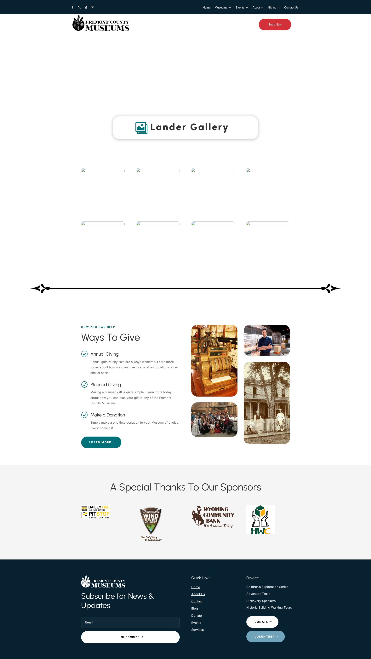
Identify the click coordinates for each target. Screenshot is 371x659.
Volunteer (264, 636)
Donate (196, 615)
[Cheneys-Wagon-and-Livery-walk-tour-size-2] (213, 171)
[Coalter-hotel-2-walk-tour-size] (158, 224)
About (256, 7)
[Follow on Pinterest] (92, 7)
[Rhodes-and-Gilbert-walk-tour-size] (158, 171)
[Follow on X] (79, 7)
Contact (197, 601)
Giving (272, 7)
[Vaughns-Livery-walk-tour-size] (268, 224)
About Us (198, 594)
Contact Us (291, 7)
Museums (221, 7)
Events (240, 7)
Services (197, 630)
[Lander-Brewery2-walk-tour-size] (103, 224)
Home (206, 7)
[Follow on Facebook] (72, 7)
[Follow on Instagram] (85, 7)
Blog (194, 608)
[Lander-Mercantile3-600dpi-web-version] (103, 171)
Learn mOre (100, 442)
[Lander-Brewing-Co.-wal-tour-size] (268, 171)
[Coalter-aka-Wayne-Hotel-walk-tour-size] (213, 224)
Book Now (275, 24)
